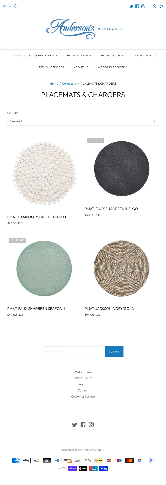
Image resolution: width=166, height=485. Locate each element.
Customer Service (83, 396)
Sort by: (13, 112)
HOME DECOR (111, 55)
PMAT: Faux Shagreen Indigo (111, 208)
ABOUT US (81, 67)
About (83, 384)
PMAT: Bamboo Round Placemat (37, 217)
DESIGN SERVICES (51, 67)
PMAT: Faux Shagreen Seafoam (36, 308)
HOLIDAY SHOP (77, 55)
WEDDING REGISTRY (112, 67)
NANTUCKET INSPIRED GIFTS (34, 55)
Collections (69, 83)
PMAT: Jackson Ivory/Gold (109, 308)
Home (54, 83)
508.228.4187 (83, 378)
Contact (83, 390)
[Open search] (16, 6)
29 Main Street (83, 372)
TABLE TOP (141, 55)
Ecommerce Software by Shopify (83, 450)
